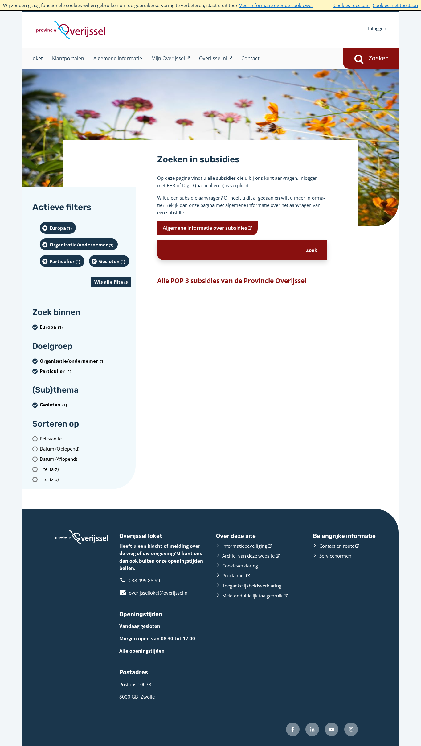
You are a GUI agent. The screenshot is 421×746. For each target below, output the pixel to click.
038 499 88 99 (144, 580)
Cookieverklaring (240, 566)
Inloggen (377, 28)
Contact (250, 58)
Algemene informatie (117, 58)
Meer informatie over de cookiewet (276, 5)
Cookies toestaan (351, 5)
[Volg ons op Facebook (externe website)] (293, 729)
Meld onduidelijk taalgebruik (252, 595)
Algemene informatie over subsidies (205, 228)
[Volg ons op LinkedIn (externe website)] (312, 729)
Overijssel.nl (213, 58)
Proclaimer (233, 575)
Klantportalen (68, 58)
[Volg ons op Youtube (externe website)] (331, 729)
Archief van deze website (248, 556)
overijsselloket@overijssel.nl (154, 593)
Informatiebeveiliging (244, 546)
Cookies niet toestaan (395, 5)
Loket (36, 58)
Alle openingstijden (142, 651)
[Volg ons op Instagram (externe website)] (351, 729)
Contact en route (336, 546)
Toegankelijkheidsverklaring (251, 586)
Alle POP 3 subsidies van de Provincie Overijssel (231, 280)
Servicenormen (335, 556)
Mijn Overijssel (168, 58)
